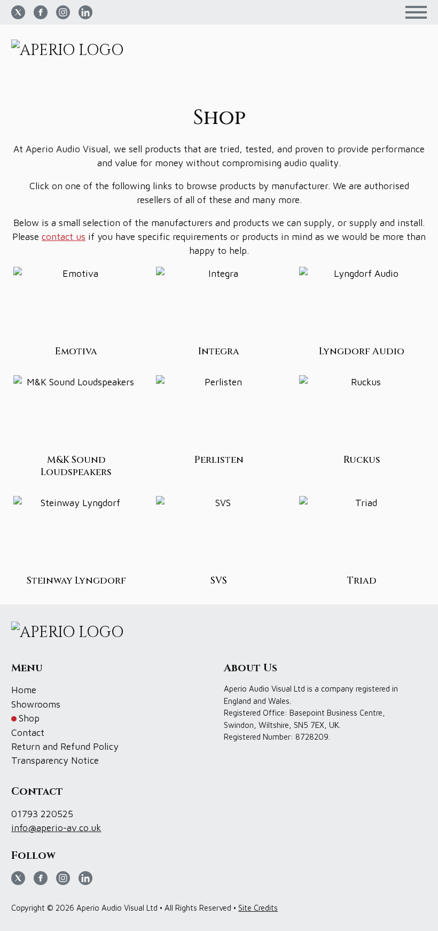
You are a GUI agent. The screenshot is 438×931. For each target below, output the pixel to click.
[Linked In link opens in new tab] (85, 12)
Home (23, 689)
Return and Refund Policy (65, 746)
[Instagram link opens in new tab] (63, 12)
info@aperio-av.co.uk (56, 827)
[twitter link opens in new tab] (18, 12)
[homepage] (71, 51)
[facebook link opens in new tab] (41, 12)
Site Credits (258, 907)
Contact (27, 732)
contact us (63, 236)
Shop (29, 718)
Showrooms (35, 704)
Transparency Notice (55, 760)
